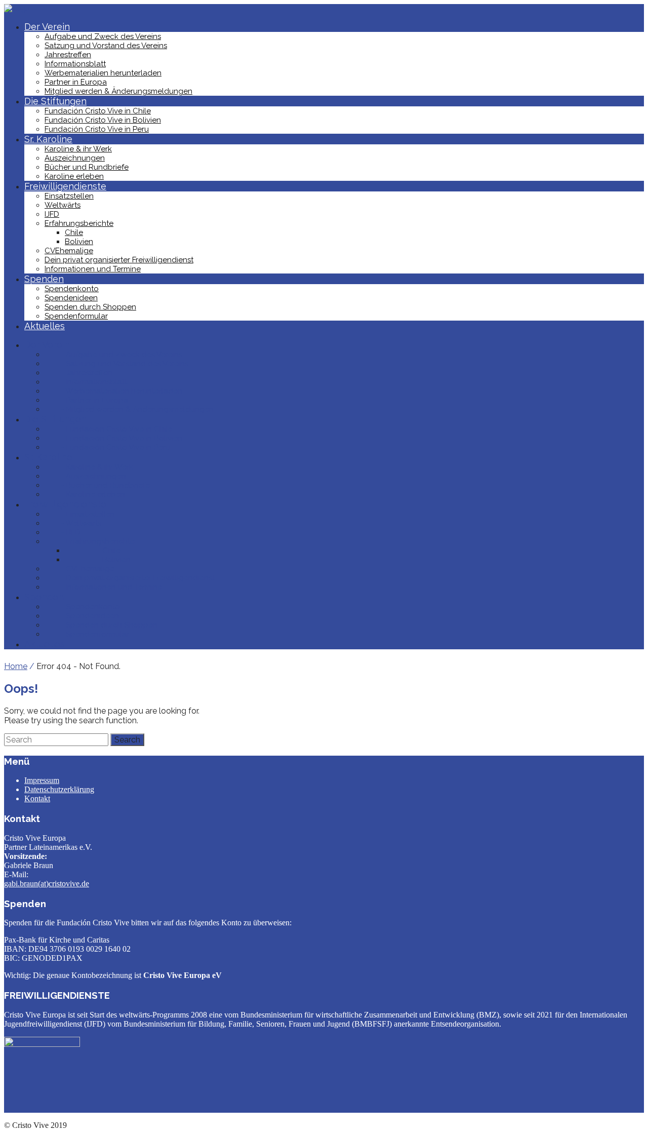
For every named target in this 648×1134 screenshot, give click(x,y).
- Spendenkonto (82, 606)
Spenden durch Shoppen (90, 306)
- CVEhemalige (79, 568)
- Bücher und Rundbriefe (97, 485)
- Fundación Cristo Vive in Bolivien (113, 438)
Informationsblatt (75, 63)
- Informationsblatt (86, 381)
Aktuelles (44, 326)
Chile (74, 232)
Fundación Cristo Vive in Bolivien (103, 120)
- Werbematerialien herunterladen (113, 391)
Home (15, 666)
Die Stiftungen (55, 101)
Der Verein (47, 26)
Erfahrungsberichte (79, 223)
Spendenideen (71, 297)
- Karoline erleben (85, 494)
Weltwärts (62, 205)
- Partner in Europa (86, 400)
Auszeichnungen (75, 158)
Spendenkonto (72, 288)
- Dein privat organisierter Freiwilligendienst (130, 577)
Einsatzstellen (69, 196)
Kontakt (37, 798)
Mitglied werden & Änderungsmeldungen (118, 91)
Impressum (41, 780)
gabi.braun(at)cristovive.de (46, 883)
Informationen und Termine (93, 268)
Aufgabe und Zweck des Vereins (103, 36)
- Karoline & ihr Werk (89, 467)
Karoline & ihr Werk (78, 148)
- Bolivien (98, 559)
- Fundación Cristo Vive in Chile (108, 429)
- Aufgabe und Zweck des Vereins (113, 354)
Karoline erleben (74, 176)
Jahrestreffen (68, 54)
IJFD (52, 214)
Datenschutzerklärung (59, 789)
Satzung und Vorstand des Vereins (106, 45)
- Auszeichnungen (85, 476)
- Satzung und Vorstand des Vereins (116, 363)
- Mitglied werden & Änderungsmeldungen (129, 409)
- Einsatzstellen (80, 514)
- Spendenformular (87, 634)
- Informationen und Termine (103, 587)
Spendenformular (76, 316)
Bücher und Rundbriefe (87, 167)
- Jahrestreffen (78, 372)
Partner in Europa (76, 82)
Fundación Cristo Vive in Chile (98, 110)
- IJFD (62, 532)
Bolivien (79, 241)
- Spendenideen (82, 615)
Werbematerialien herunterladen (103, 72)
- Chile (92, 550)
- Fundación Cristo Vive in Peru (107, 447)
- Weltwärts (73, 523)
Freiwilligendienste (65, 186)
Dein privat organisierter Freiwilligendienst (119, 259)
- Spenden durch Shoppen (101, 625)
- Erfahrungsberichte (90, 541)
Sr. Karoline (48, 139)
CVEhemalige (69, 250)
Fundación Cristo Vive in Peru (97, 129)
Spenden (44, 278)
